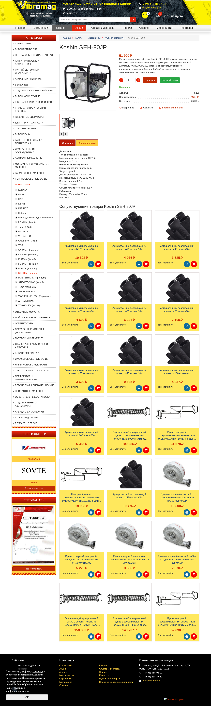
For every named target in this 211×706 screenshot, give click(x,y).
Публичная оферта (109, 678)
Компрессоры (24, 323)
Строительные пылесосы (31, 370)
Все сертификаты (34, 569)
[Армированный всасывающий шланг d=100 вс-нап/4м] (177, 349)
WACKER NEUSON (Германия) (34, 296)
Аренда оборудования (29, 411)
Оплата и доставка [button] (102, 27)
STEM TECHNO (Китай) (31, 282)
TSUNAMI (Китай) (27, 287)
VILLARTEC (24, 236)
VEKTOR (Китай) (27, 291)
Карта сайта (65, 682)
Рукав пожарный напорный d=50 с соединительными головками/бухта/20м (177, 559)
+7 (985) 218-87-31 (153, 3)
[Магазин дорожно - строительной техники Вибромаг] (36, 5)
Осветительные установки (32, 397)
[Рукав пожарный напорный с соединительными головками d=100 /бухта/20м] (82, 536)
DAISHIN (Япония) (28, 254)
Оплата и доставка (109, 668)
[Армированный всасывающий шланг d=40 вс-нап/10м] (177, 225)
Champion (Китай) (28, 240)
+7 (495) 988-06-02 (152, 672)
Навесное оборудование (31, 364)
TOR (20, 245)
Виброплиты (23, 43)
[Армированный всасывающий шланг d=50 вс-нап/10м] (129, 287)
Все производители (34, 488)
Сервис (103, 672)
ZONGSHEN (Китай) (29, 305)
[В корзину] (91, 264)
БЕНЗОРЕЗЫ (22, 84)
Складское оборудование (31, 359)
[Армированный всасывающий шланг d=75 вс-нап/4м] (82, 349)
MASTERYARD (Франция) (32, 277)
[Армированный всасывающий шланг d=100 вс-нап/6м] (82, 411)
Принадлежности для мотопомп (35, 217)
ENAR (21, 194)
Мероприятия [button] (164, 27)
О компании (65, 665)
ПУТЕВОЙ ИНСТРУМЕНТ (29, 338)
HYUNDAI (23, 231)
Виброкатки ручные (27, 96)
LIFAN (21, 203)
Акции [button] (79, 27)
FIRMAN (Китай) (27, 259)
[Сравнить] (62, 219)
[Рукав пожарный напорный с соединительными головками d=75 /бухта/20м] (129, 536)
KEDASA (22, 190)
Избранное (128, 107)
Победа (22, 213)
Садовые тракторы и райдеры (34, 90)
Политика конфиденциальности (116, 682)
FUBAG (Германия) (28, 263)
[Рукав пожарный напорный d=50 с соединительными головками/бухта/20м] (177, 536)
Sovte (34, 482)
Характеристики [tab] (87, 143)
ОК (27, 697)
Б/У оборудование (26, 417)
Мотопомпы (23, 184)
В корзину (150, 80)
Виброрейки (22, 134)
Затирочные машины (28, 158)
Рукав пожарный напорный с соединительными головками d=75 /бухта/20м (129, 559)
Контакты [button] (187, 27)
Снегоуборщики (25, 128)
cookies (37, 671)
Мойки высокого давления (32, 317)
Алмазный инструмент (30, 79)
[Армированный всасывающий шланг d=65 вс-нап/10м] (177, 287)
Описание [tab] (67, 143)
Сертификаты (66, 678)
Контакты (71, 13)
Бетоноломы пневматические (34, 385)
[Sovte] (33, 470)
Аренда (63, 672)
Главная (20, 27)
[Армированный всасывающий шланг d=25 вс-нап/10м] (129, 225)
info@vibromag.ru (151, 7)
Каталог (103, 665)
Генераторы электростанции (34, 55)
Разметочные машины (29, 173)
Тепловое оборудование (31, 178)
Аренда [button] (127, 27)
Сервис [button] (144, 27)
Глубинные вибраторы (29, 117)
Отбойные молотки (28, 311)
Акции (62, 668)
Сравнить (148, 107)
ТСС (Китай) (25, 226)
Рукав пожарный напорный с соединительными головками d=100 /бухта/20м (81, 559)
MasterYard (34, 459)
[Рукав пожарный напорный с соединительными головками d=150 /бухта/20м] (177, 473)
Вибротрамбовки (26, 49)
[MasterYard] (33, 447)
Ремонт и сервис (26, 423)
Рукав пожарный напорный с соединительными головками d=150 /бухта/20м (177, 497)
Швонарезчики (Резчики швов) (34, 102)
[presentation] (61, 134)
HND (20, 199)
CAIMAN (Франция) (28, 250)
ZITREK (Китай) (26, 300)
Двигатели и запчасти (29, 122)
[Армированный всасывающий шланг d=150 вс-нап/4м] (129, 473)
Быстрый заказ (170, 80)
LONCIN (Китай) (27, 222)
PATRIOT (23, 208)
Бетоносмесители (27, 353)
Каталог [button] (61, 27)
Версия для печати (172, 107)
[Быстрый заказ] (98, 264)
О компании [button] (40, 27)
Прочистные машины (29, 391)
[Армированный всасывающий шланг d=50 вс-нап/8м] (82, 287)
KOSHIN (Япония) (28, 273)
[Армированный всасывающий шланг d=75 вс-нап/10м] (129, 349)
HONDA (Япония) (27, 268)
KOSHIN (195, 97)
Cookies (63, 685)
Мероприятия (66, 675)
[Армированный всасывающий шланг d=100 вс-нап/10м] (82, 225)
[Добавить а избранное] (62, 214)
